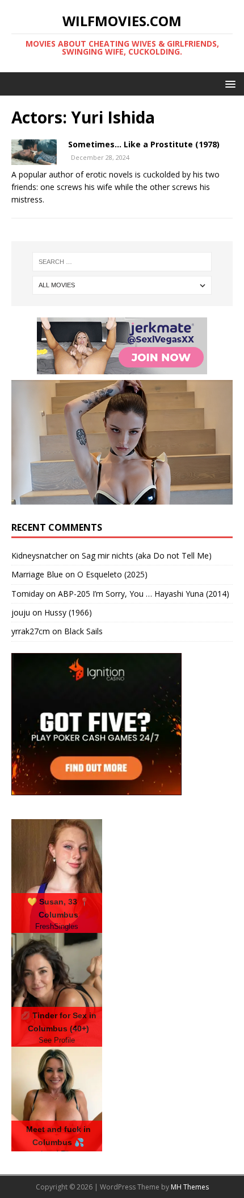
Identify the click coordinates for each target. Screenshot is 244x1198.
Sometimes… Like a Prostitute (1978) (144, 144)
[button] (228, 83)
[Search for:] (122, 261)
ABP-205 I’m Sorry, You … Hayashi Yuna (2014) (143, 593)
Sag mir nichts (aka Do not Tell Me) (147, 555)
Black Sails (83, 631)
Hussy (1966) (68, 612)
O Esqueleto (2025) (112, 574)
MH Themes (190, 1187)
